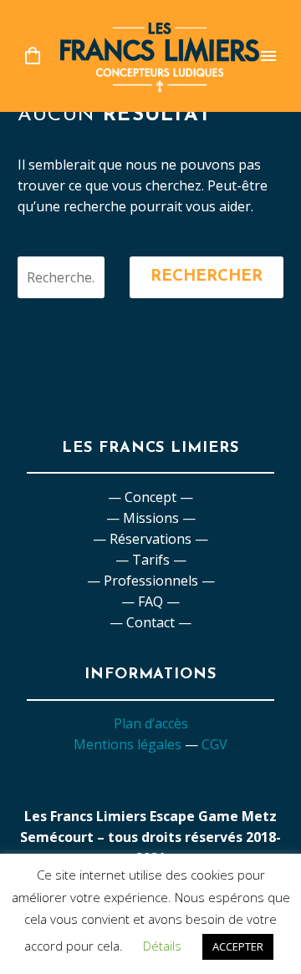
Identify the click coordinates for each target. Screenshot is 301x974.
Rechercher (206, 277)
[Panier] (33, 56)
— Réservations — (150, 539)
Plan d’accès (151, 723)
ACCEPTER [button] (237, 946)
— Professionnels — (151, 580)
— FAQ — (150, 601)
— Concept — (150, 497)
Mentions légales (127, 744)
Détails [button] (162, 945)
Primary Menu (268, 55)
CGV (214, 744)
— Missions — (151, 518)
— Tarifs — (150, 559)
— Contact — (150, 622)
